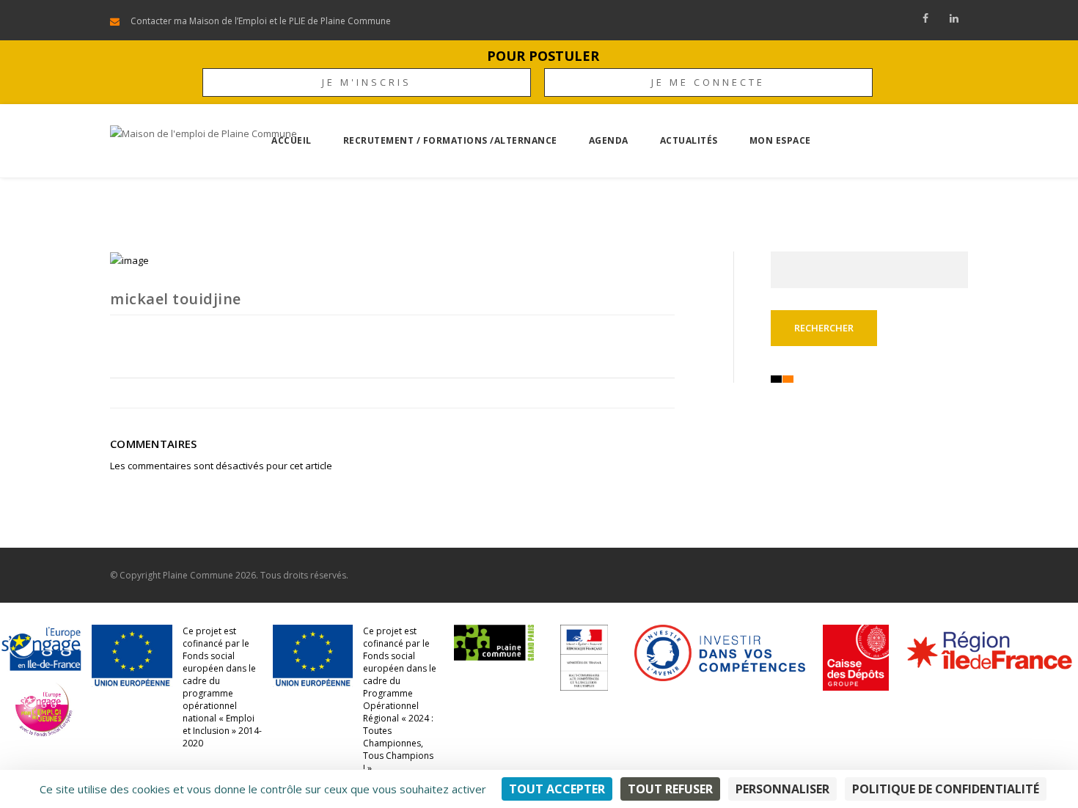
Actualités (689, 140)
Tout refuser (670, 789)
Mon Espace (780, 140)
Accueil (291, 140)
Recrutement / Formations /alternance (450, 140)
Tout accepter (557, 789)
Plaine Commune (198, 575)
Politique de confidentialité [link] (945, 789)
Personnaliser (782, 789)
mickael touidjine (175, 299)
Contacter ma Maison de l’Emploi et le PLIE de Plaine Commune (261, 21)
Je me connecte (708, 82)
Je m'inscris (366, 82)
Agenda (608, 140)
